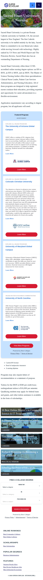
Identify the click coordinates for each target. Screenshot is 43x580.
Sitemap (28, 575)
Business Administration (11, 555)
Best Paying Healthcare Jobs (12, 567)
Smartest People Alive (10, 564)
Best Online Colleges (10, 537)
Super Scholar (11, 5)
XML (33, 575)
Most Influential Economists (12, 570)
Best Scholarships (9, 546)
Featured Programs (21, 115)
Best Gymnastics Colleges (11, 534)
